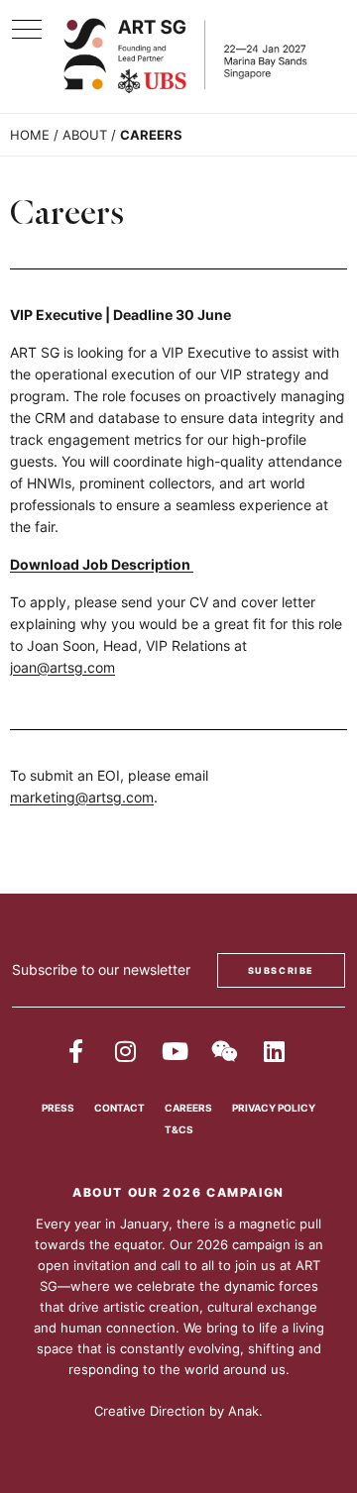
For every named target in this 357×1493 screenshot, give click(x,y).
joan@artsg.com (62, 667)
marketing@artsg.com (82, 797)
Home (30, 135)
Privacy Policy (273, 1108)
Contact (119, 1108)
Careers (188, 1108)
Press (58, 1108)
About (84, 135)
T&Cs (179, 1129)
